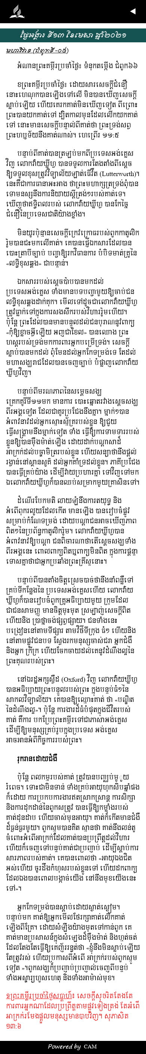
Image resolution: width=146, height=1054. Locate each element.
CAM (90, 1047)
